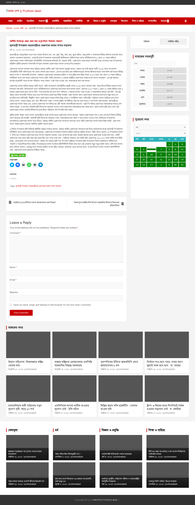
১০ (182, 149)
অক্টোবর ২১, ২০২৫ (15, 457)
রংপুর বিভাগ (43, 41)
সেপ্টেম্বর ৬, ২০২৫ (62, 457)
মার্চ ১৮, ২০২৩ (15, 50)
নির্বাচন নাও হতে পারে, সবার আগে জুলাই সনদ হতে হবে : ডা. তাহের (165, 363)
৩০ (175, 164)
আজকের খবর (15, 327)
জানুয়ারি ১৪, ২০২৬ (15, 369)
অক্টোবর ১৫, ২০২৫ (15, 484)
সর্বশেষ (146, 41)
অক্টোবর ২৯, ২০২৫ (108, 369)
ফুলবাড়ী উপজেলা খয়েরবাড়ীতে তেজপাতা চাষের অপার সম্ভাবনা (38, 186)
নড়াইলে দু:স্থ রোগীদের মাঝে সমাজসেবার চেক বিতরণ (34, 202)
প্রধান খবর (34, 41)
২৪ (182, 159)
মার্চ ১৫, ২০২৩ (107, 484)
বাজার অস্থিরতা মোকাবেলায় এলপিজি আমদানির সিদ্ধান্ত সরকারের (73, 363)
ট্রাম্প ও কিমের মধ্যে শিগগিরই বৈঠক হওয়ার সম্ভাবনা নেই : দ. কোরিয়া (165, 407)
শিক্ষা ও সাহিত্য (138, 21)
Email (13, 280)
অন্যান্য (164, 21)
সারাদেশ (41, 21)
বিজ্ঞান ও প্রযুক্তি (99, 21)
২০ (151, 159)
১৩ (151, 154)
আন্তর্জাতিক (67, 21)
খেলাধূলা (113, 21)
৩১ (182, 164)
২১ (161, 159)
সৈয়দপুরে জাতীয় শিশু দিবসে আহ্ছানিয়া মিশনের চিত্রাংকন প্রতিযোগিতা (96, 204)
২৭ (151, 164)
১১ (137, 154)
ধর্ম (88, 21)
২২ (169, 159)
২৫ (137, 164)
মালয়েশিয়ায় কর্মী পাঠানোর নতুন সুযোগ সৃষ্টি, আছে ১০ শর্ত (25, 407)
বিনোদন (124, 21)
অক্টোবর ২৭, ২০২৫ (62, 413)
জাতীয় (19, 21)
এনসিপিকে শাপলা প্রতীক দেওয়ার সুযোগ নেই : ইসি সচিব (72, 407)
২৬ (143, 164)
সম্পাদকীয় (152, 21)
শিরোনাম (52, 41)
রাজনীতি (55, 21)
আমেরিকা (30, 21)
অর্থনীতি (79, 21)
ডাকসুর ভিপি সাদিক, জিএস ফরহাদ (163, 481)
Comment (15, 233)
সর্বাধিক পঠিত (173, 41)
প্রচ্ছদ (10, 21)
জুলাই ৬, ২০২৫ (61, 484)
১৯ (143, 159)
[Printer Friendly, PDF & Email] (18, 155)
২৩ (175, 159)
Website (14, 292)
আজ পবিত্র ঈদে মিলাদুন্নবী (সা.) (67, 454)
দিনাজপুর (20, 41)
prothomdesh (29, 50)
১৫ (169, 154)
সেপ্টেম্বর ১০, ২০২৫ (156, 484)
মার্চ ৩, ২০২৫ (107, 457)
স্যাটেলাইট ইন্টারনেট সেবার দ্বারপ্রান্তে (116, 454)
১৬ (175, 154)
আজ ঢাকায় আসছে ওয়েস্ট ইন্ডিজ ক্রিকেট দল (26, 481)
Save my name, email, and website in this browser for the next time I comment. (52, 305)
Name (13, 267)
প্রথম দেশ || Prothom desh (105, 500)
